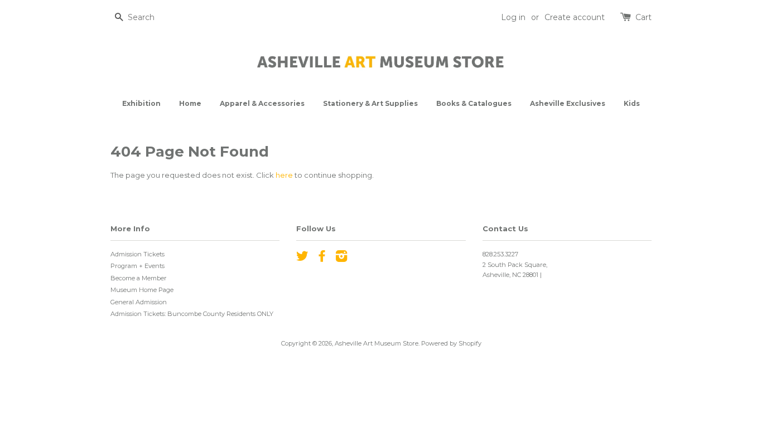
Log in (513, 17)
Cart (643, 17)
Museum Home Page (141, 290)
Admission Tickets (137, 254)
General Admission (138, 302)
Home (190, 103)
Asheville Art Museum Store (376, 343)
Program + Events (137, 266)
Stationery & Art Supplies (370, 103)
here (284, 175)
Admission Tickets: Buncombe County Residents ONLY (191, 314)
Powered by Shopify (451, 343)
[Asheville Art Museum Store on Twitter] (302, 258)
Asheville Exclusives (567, 103)
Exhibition (141, 103)
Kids (632, 103)
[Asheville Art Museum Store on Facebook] (322, 258)
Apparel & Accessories (262, 103)
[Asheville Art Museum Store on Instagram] (341, 258)
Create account (574, 17)
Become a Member (138, 278)
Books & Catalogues (474, 103)
